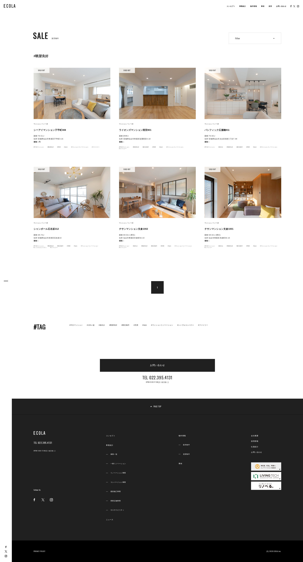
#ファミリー (95, 147)
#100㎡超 (90, 325)
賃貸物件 (186, 454)
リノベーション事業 (118, 473)
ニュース (109, 520)
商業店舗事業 (116, 501)
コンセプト (231, 6)
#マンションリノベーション (79, 147)
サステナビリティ (117, 510)
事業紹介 (242, 6)
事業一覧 (114, 454)
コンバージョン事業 (118, 482)
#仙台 (66, 147)
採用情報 (254, 441)
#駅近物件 (146, 147)
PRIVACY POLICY (39, 551)
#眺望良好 (50, 147)
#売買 (59, 147)
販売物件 (186, 445)
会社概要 (254, 436)
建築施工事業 (116, 491)
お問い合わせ (281, 6)
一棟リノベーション (118, 464)
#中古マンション (39, 147)
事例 (263, 6)
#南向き (220, 147)
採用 (270, 6)
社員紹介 (254, 447)
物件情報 (253, 6)
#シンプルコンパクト (40, 247)
